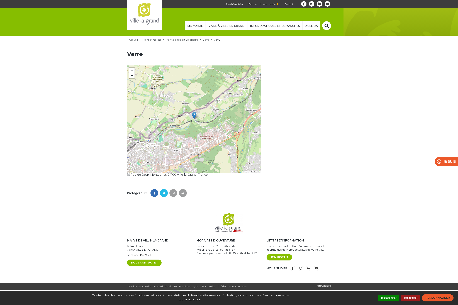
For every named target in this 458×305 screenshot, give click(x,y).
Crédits (222, 286)
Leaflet (246, 172)
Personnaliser (438, 297)
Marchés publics (234, 4)
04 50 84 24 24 (141, 255)
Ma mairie (195, 26)
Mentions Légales (189, 286)
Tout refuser (410, 297)
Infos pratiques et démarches (275, 26)
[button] (194, 115)
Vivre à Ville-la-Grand (226, 26)
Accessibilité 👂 (271, 4)
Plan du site (208, 286)
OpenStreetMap (255, 172)
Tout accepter (388, 297)
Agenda (311, 26)
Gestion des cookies (140, 286)
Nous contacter (144, 262)
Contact (289, 4)
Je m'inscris (279, 257)
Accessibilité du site (165, 286)
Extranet (253, 4)
